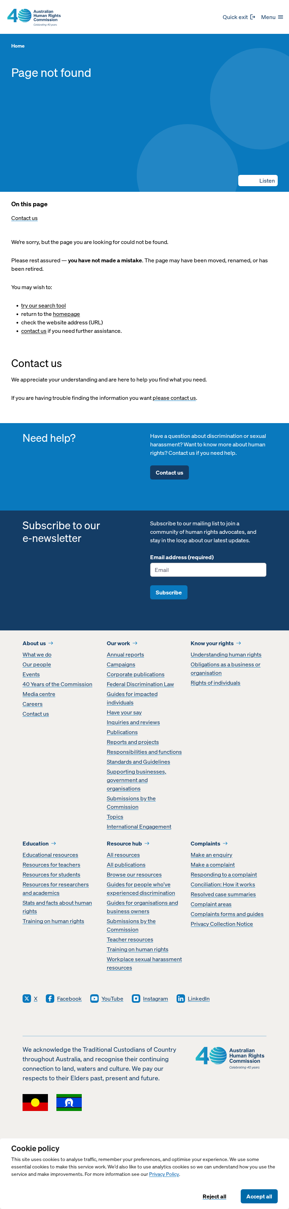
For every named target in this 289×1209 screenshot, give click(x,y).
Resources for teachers (51, 864)
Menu (268, 17)
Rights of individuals (215, 682)
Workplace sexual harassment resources (144, 963)
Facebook (69, 998)
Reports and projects (133, 742)
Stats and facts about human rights (57, 906)
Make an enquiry (211, 854)
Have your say (124, 712)
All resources (123, 854)
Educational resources (50, 854)
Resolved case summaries (223, 894)
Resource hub (124, 843)
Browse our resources (134, 874)
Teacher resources (130, 939)
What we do (37, 654)
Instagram (155, 998)
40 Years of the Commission (57, 684)
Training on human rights (53, 921)
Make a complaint (213, 864)
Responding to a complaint (224, 874)
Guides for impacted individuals (132, 698)
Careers (33, 704)
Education (36, 843)
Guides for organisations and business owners (142, 906)
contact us (34, 330)
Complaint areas (211, 904)
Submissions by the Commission (131, 802)
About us (34, 643)
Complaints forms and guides (227, 914)
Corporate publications (136, 674)
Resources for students (51, 874)
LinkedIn (199, 998)
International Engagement (139, 826)
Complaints (205, 843)
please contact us (174, 397)
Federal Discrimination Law (140, 684)
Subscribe (169, 592)
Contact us (24, 218)
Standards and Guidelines (138, 761)
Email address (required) (182, 557)
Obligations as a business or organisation (225, 668)
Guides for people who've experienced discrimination (141, 888)
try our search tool (43, 305)
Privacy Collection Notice (222, 924)
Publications (122, 732)
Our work (118, 643)
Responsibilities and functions (144, 751)
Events (31, 674)
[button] (258, 180)
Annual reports (125, 654)
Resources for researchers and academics (56, 888)
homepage (66, 313)
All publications (126, 864)
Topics (115, 816)
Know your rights (212, 643)
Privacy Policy (164, 1174)
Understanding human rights (226, 654)
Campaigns (121, 664)
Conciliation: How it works (223, 884)
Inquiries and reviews (133, 722)
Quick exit (235, 17)
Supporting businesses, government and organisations (136, 780)
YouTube (112, 998)
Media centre (39, 694)
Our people (37, 664)
